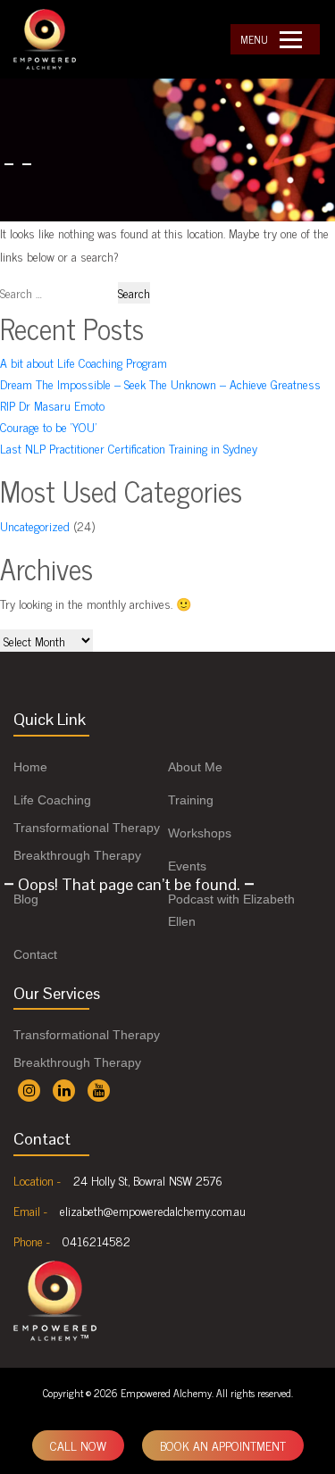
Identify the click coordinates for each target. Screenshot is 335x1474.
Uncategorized (35, 525)
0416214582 (96, 1240)
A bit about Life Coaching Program (83, 362)
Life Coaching (52, 800)
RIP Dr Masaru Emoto (52, 405)
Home (30, 767)
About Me (195, 767)
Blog (25, 899)
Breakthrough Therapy (77, 855)
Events (187, 866)
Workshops (199, 833)
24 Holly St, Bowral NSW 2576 (147, 1180)
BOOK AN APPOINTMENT (223, 1445)
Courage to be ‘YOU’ (48, 426)
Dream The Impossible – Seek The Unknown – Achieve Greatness (160, 383)
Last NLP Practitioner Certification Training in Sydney (128, 447)
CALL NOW (78, 1445)
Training (191, 800)
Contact (35, 954)
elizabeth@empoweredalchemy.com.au (153, 1210)
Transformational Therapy (86, 827)
